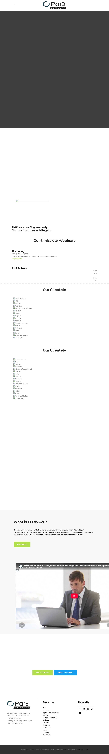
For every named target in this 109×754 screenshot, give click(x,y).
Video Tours (47, 727)
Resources (46, 725)
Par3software (83, 749)
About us (46, 732)
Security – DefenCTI (50, 718)
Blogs (45, 730)
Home (45, 708)
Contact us (46, 735)
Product (45, 710)
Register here (17, 258)
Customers (46, 720)
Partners (46, 722)
